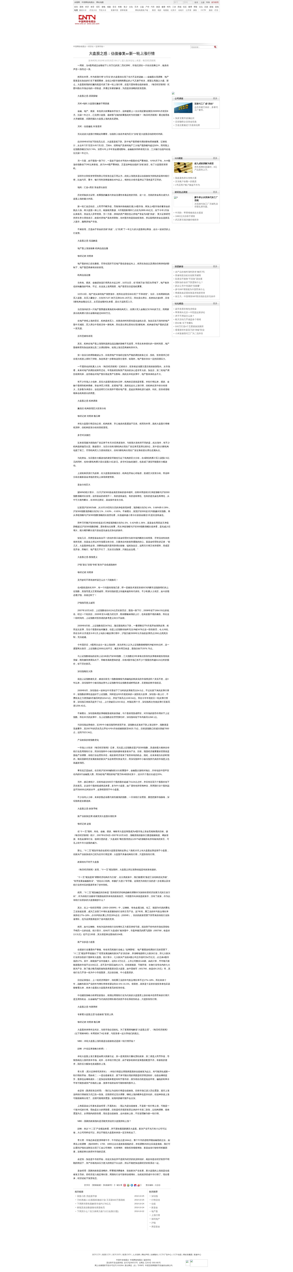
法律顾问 (154, 1255)
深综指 (154, 1196)
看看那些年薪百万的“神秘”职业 (189, 330)
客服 (208, 2)
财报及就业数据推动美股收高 (91, 1207)
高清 (154, 10)
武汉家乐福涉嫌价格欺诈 (187, 219)
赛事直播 (123, 10)
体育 (92, 7)
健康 (163, 7)
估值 (153, 1203)
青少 (125, 7)
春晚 (103, 7)
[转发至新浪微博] (138, 1185)
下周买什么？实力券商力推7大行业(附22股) (98, 1211)
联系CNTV (127, 1255)
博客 (195, 7)
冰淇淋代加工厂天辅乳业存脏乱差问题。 (206, 205)
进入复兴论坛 (128, 60)
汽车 (153, 7)
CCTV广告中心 (165, 1255)
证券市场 (99, 46)
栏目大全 (93, 10)
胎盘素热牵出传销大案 (186, 178)
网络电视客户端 (141, 10)
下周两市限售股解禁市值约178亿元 (94, 1203)
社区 (185, 7)
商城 (179, 7)
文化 (131, 7)
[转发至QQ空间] (127, 1185)
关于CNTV (116, 1255)
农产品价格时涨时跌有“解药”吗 (189, 272)
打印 (87, 1185)
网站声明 (145, 1255)
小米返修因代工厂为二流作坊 (189, 333)
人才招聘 (136, 1255)
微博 (190, 7)
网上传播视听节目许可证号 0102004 (109, 1265)
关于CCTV (96, 1255)
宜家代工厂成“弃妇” (204, 103)
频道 (211, 10)
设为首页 (215, 2)
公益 (142, 7)
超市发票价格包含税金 (186, 309)
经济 (87, 7)
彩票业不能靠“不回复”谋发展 (188, 279)
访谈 (206, 7)
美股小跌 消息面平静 (87, 1196)
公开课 (188, 10)
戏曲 (109, 7)
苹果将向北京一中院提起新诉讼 (190, 312)
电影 (159, 10)
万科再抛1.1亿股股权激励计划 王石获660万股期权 (101, 1200)
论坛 (201, 7)
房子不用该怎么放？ (184, 316)
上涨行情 (155, 1215)
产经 (147, 7)
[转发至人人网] (131, 1185)
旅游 (158, 7)
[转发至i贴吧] (135, 1185)
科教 (120, 7)
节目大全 (102, 10)
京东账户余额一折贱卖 (186, 181)
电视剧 (166, 10)
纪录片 (173, 10)
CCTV (203, 10)
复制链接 (96, 1185)
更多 (215, 98)
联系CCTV (106, 1255)
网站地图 (100, 2)
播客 (195, 10)
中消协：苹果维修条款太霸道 (189, 212)
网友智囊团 (187, 1255)
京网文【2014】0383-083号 (150, 1263)
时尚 (169, 7)
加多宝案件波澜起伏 (184, 118)
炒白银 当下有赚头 (184, 323)
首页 (76, 7)
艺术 (136, 7)
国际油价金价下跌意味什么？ (189, 282)
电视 (76, 10)
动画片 (181, 10)
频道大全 (83, 10)
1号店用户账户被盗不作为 (187, 185)
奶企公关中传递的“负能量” (187, 286)
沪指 (153, 1223)
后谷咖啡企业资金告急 (186, 121)
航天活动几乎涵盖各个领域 (188, 319)
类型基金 (155, 1226)
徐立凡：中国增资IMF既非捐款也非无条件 (195, 296)
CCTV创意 (177, 1255)
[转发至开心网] (124, 1185)
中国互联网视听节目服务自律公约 (158, 1265)
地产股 (154, 1211)
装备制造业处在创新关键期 (188, 275)
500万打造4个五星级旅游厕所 (189, 326)
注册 (202, 2)
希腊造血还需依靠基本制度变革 (190, 293)
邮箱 (211, 7)
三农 (174, 7)
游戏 (217, 7)
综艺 (98, 7)
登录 (196, 2)
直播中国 (114, 10)
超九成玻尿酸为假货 (204, 163)
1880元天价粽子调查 (185, 216)
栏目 (216, 10)
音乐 (114, 7)
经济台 (91, 46)
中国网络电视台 (88, 2)
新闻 (81, 7)
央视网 (77, 2)
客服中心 (197, 1255)
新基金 (154, 1207)
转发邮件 (107, 1185)
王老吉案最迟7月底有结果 (187, 125)
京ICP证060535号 (131, 1263)
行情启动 (155, 1200)
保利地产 (155, 1219)
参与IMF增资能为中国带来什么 (190, 289)
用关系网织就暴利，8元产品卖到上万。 (205, 168)
